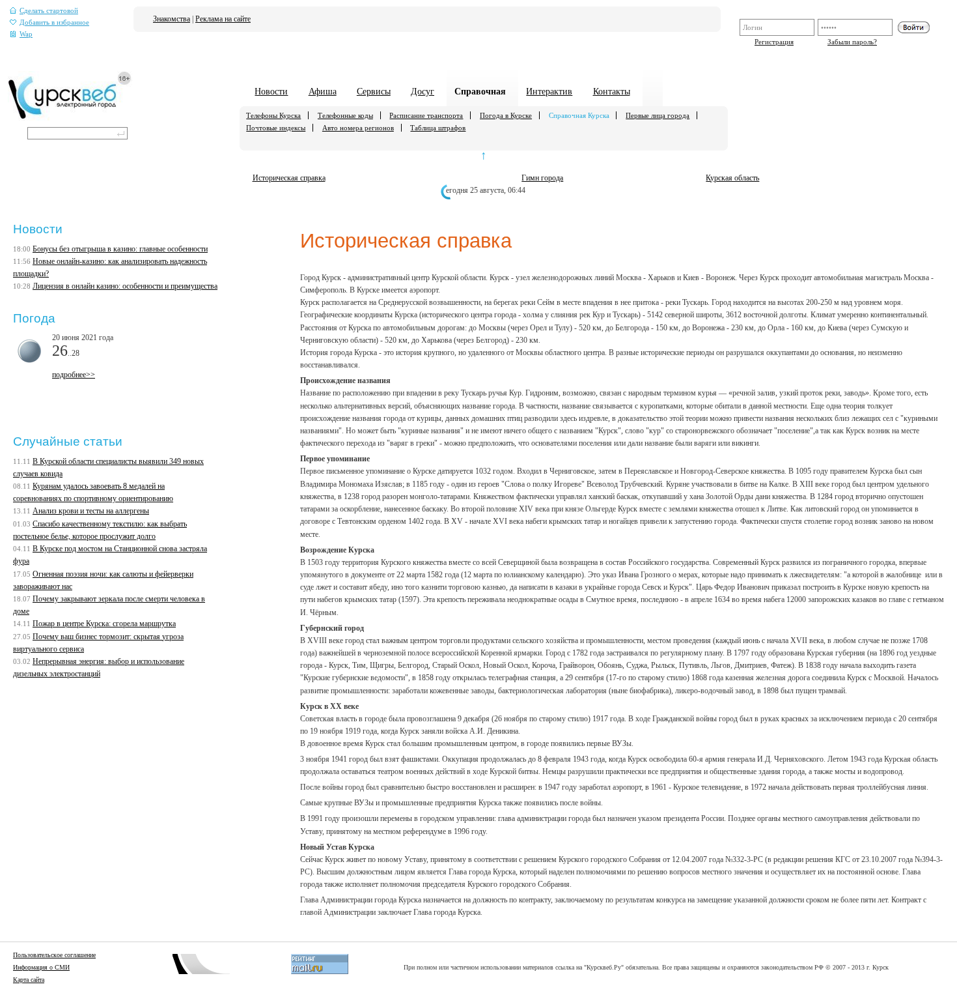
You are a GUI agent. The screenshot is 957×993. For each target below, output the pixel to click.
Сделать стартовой (49, 10)
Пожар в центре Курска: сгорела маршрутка (104, 623)
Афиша (323, 91)
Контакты (611, 91)
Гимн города (542, 177)
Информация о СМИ (41, 967)
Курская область (732, 177)
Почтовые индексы (275, 128)
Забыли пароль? (852, 42)
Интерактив (549, 91)
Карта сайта (28, 979)
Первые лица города (657, 115)
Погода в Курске (506, 115)
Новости (271, 91)
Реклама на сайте (223, 18)
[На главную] (70, 117)
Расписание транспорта (426, 115)
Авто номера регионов (358, 128)
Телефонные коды (345, 115)
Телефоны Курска (273, 115)
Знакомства (171, 18)
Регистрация (774, 42)
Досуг (422, 91)
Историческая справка (289, 177)
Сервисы (374, 91)
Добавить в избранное (54, 22)
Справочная (480, 91)
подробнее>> (73, 374)
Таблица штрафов (437, 128)
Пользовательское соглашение (54, 954)
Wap (26, 34)
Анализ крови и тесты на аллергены (91, 510)
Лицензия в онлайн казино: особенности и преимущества (125, 286)
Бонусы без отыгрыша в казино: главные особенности (120, 248)
